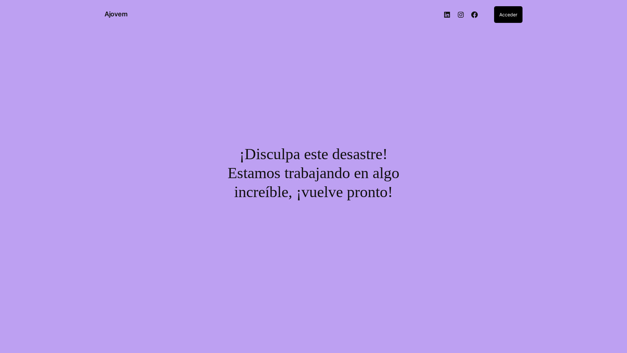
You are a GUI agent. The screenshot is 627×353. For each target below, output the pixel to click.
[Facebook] (474, 15)
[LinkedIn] (447, 15)
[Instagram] (461, 15)
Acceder (508, 14)
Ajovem (116, 14)
